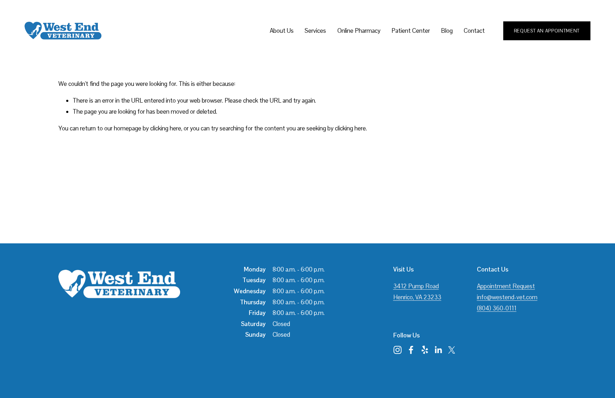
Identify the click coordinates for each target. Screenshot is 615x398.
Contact (474, 31)
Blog (447, 31)
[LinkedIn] (438, 350)
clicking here (165, 128)
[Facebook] (411, 350)
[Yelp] (424, 350)
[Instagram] (397, 350)
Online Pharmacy (358, 31)
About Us (282, 31)
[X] (451, 350)
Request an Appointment (547, 31)
